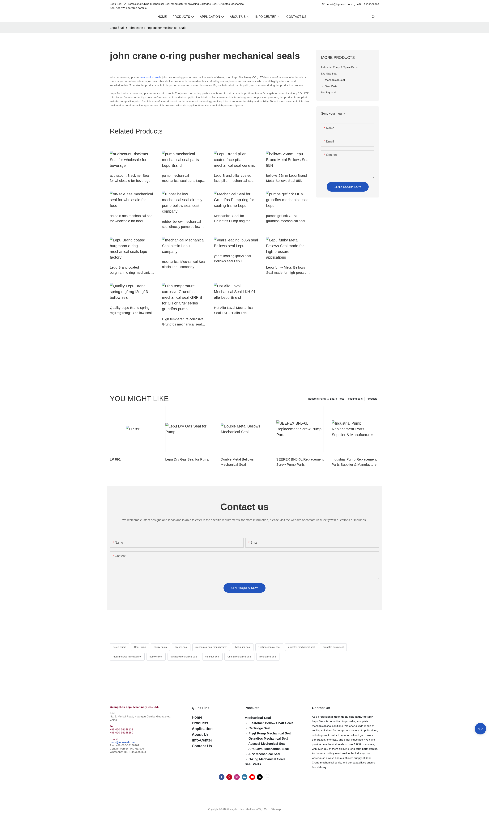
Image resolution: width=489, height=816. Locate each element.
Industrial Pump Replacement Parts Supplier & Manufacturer (355, 461)
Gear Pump (140, 647)
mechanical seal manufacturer (211, 647)
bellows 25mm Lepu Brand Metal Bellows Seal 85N (286, 178)
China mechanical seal (239, 656)
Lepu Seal (117, 27)
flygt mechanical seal (269, 647)
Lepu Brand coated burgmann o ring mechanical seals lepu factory (131, 270)
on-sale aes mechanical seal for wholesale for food (131, 218)
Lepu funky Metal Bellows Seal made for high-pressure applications (287, 270)
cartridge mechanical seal (184, 656)
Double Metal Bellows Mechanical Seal (237, 461)
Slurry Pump (160, 647)
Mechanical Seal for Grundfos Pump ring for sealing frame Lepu (232, 219)
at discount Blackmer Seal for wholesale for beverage (130, 178)
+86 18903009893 (368, 4)
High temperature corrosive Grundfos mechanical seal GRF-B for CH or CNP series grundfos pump (184, 322)
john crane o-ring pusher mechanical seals (157, 27)
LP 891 (115, 459)
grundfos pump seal (333, 647)
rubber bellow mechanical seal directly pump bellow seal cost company (181, 224)
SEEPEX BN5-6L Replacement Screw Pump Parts (300, 461)
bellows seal (156, 656)
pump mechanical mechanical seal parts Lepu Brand (183, 178)
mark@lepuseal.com (122, 742)
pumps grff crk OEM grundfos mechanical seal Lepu (285, 219)
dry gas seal (181, 647)
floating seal (355, 398)
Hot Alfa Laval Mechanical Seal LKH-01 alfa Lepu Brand (233, 311)
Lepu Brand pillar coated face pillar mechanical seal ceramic (234, 178)
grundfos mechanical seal (301, 647)
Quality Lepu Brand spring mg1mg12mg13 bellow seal (131, 310)
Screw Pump (119, 647)
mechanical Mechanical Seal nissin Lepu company (184, 264)
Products (372, 398)
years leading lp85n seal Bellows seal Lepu (232, 258)
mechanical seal (150, 77)
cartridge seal (212, 656)
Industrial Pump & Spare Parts (326, 398)
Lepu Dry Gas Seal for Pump (187, 459)
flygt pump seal (242, 647)
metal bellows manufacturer (127, 656)
